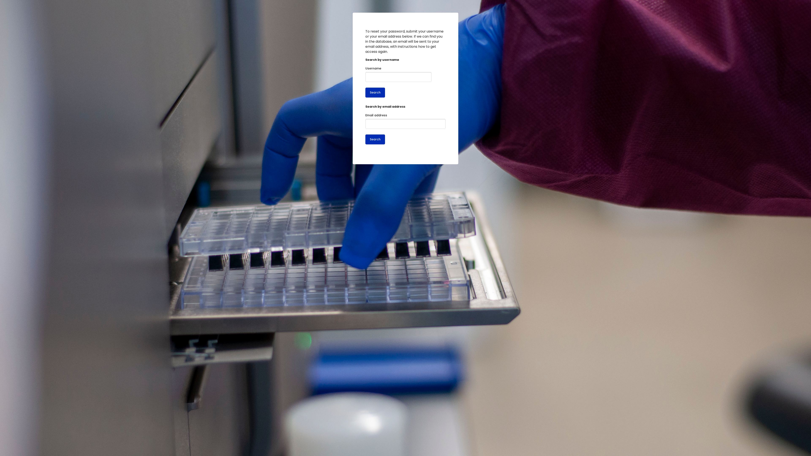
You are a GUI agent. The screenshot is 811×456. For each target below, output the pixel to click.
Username (373, 68)
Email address (376, 115)
